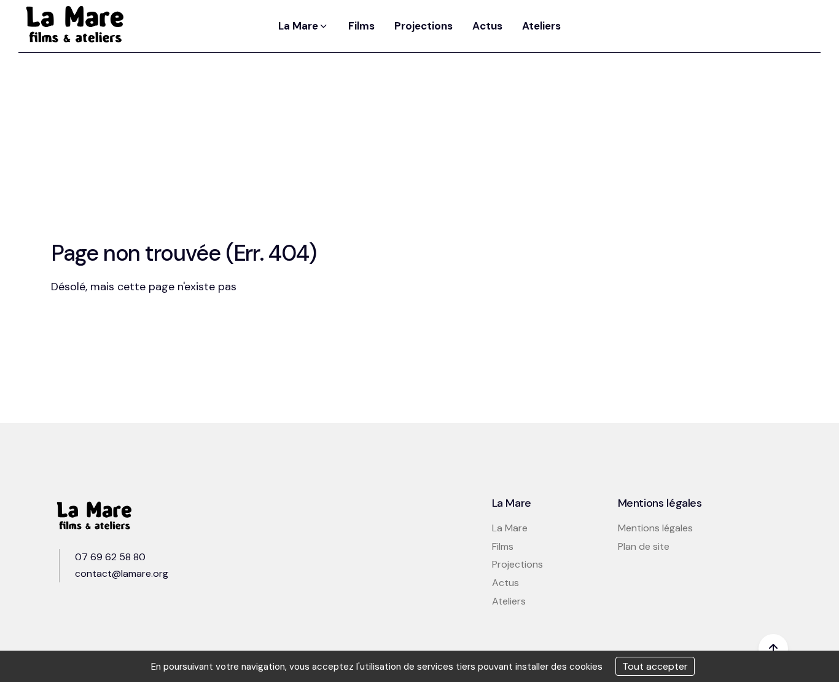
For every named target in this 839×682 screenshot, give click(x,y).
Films (502, 546)
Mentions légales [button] (655, 527)
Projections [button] (423, 26)
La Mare (510, 527)
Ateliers (509, 601)
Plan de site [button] (643, 546)
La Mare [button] (299, 26)
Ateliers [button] (541, 26)
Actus (505, 582)
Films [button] (361, 26)
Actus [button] (487, 26)
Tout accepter (655, 666)
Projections (517, 564)
